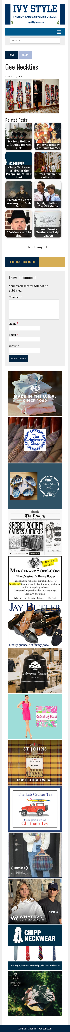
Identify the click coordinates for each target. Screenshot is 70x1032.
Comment (15, 297)
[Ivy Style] (35, 14)
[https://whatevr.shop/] (35, 921)
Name (13, 323)
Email (13, 335)
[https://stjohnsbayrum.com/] (35, 783)
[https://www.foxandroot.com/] (35, 1013)
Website (14, 346)
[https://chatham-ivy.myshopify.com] (35, 829)
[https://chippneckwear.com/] (35, 967)
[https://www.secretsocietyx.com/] (35, 553)
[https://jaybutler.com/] (35, 645)
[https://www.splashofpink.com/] (35, 737)
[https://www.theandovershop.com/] (35, 460)
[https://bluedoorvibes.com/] (35, 506)
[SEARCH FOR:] (35, 40)
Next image (36, 247)
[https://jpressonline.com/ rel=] (35, 414)
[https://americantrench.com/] (35, 691)
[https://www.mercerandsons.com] (35, 599)
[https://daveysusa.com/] (35, 875)
